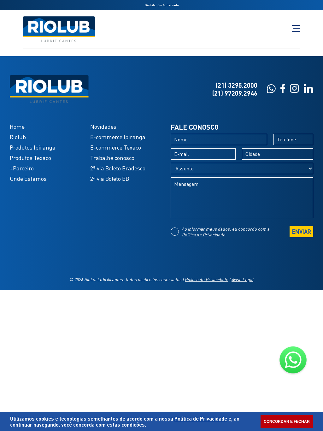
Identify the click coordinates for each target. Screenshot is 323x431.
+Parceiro (22, 168)
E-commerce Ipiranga (117, 137)
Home (17, 126)
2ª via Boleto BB (109, 178)
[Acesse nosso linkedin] (308, 89)
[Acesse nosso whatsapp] (271, 89)
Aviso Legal (242, 279)
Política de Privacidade (204, 234)
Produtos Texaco (30, 158)
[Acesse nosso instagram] (294, 89)
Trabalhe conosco (112, 158)
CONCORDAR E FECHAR (287, 421)
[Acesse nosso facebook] (282, 89)
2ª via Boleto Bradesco (117, 168)
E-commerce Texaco (115, 147)
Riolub (18, 137)
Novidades (103, 126)
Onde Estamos (28, 178)
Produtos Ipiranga (33, 147)
